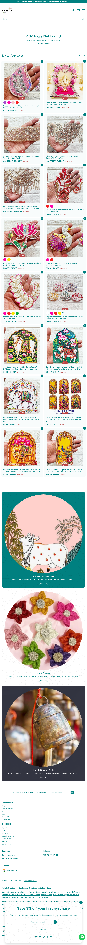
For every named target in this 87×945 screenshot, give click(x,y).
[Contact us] (82, 937)
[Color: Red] (17, 102)
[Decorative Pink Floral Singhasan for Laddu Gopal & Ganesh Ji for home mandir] (65, 85)
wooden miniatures (24, 897)
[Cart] (78, 10)
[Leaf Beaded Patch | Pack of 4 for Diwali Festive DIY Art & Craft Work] (65, 191)
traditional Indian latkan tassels (28, 895)
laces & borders (46, 895)
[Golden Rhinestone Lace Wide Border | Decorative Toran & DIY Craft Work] (22, 139)
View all (82, 56)
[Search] (83, 19)
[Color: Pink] (13, 102)
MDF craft (12, 897)
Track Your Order (7, 809)
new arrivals (45, 892)
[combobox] (43, 19)
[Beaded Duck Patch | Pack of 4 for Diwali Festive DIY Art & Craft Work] (65, 244)
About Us (5, 828)
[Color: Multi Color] (47, 313)
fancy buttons (58, 895)
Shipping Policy (7, 844)
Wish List (5, 811)
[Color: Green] (17, 313)
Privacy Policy (6, 833)
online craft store (56, 892)
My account (6, 820)
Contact (4, 806)
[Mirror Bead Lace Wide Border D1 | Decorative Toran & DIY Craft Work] (65, 139)
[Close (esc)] (81, 902)
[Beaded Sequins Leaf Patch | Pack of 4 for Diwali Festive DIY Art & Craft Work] (22, 87)
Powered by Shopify (30, 881)
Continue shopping (43, 43)
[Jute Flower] (43, 630)
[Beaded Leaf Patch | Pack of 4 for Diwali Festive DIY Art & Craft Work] (22, 298)
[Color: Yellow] (9, 259)
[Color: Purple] (4, 102)
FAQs (3, 831)
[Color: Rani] (9, 102)
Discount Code (7, 817)
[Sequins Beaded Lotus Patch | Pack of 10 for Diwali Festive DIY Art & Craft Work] (65, 298)
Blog (3, 814)
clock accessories (41, 897)
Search (4, 841)
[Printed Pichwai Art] (43, 533)
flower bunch (68, 892)
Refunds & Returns (8, 836)
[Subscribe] (55, 922)
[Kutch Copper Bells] (43, 727)
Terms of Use (6, 839)
